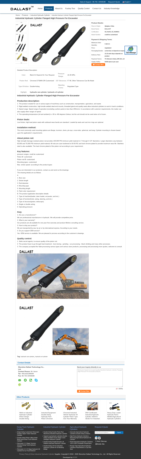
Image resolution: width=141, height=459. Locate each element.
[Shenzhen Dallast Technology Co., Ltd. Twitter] (99, 437)
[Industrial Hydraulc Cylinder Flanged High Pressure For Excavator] (59, 44)
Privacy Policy (24, 454)
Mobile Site (101, 444)
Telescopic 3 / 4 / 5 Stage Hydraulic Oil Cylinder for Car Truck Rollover (28, 450)
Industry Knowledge (112, 8)
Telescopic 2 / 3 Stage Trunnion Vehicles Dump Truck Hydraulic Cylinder (26, 445)
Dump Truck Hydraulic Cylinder (25, 428)
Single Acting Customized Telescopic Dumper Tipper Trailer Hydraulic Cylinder (28, 433)
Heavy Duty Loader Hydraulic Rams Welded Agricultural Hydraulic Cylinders (114, 415)
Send (119, 432)
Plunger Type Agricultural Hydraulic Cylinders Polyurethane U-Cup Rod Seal (80, 447)
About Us (58, 8)
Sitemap (104, 441)
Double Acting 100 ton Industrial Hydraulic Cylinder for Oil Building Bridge (54, 447)
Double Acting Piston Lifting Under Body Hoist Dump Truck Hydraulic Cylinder (27, 439)
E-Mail (98, 441)
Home (40, 8)
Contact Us (96, 8)
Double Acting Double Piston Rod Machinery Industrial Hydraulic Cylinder (55, 432)
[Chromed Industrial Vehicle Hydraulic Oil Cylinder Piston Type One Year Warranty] (70, 406)
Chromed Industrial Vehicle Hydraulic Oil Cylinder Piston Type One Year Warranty (70, 415)
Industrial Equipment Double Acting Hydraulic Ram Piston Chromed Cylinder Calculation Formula (48, 417)
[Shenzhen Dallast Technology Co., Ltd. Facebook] (96, 437)
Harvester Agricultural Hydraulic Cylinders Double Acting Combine (80, 432)
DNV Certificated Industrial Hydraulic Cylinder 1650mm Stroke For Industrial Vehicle (92, 416)
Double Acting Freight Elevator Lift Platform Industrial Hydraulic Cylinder (55, 442)
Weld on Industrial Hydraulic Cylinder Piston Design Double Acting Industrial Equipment (26, 416)
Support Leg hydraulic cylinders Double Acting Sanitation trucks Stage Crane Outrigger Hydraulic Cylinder (55, 437)
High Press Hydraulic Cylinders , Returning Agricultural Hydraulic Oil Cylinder (80, 437)
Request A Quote (114, 2)
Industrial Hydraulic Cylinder (40, 15)
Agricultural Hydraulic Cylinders (78, 428)
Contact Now (99, 64)
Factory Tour (70, 8)
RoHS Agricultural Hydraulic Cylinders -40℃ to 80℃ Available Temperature (81, 442)
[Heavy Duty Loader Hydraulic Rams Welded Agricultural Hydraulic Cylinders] (114, 406)
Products (48, 8)
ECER (75, 457)
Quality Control (84, 8)
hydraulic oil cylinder (41, 356)
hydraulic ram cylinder (27, 356)
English (127, 2)
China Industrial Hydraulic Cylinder (42, 454)
